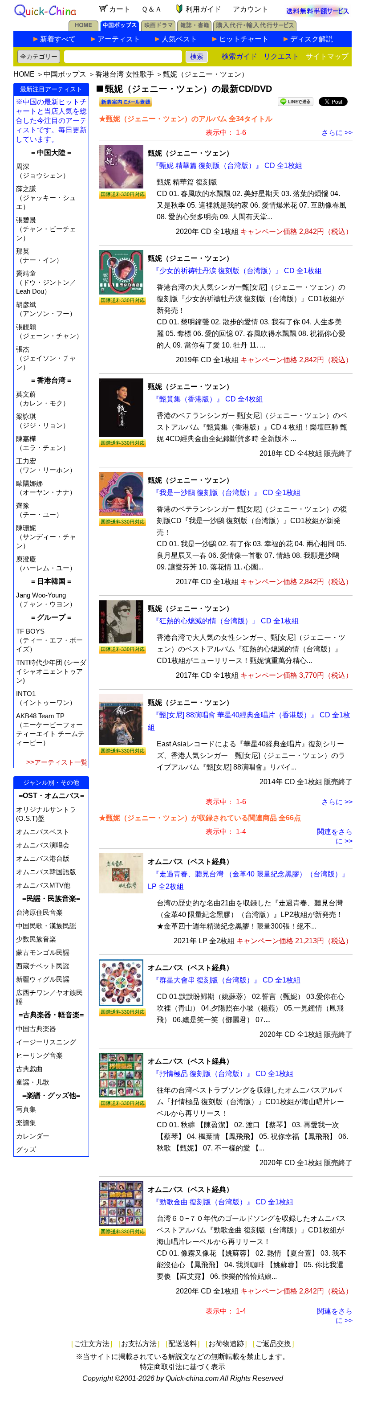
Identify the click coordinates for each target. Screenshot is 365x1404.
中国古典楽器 (36, 1028)
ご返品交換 (273, 1343)
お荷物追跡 (226, 1343)
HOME (24, 74)
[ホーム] (83, 29)
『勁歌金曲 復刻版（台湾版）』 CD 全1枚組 (222, 1202)
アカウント (250, 9)
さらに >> (337, 132)
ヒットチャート (244, 39)
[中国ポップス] (119, 29)
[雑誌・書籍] (194, 29)
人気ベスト (179, 39)
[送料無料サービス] (317, 15)
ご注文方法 (92, 1343)
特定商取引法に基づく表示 (182, 1367)
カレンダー (32, 1136)
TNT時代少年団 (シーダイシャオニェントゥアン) (51, 671)
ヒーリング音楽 (39, 1055)
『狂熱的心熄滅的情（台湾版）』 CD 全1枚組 (225, 621)
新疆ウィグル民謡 (42, 979)
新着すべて (58, 39)
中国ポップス (65, 74)
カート (119, 9)
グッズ (26, 1149)
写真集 (26, 1109)
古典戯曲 (29, 1068)
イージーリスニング (46, 1042)
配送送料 (182, 1343)
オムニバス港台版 (42, 858)
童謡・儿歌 (32, 1082)
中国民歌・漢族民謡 (46, 925)
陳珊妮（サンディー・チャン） (46, 536)
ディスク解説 (311, 39)
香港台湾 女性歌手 (124, 74)
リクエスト (281, 56)
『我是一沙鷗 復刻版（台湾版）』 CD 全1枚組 (226, 492)
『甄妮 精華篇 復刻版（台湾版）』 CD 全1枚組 (227, 165)
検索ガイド (239, 56)
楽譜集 (26, 1122)
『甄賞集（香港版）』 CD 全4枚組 (207, 399)
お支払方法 (139, 1343)
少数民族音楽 (36, 939)
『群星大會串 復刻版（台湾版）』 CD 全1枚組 (226, 980)
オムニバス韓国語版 (46, 872)
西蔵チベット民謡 (42, 966)
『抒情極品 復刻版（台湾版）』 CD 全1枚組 (222, 1073)
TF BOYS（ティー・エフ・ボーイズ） (49, 640)
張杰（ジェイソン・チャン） (46, 358)
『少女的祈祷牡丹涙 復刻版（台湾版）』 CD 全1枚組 (237, 270)
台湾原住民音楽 (39, 912)
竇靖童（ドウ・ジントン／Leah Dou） (46, 282)
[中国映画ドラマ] (158, 29)
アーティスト (118, 39)
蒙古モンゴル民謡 (42, 952)
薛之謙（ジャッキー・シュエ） (46, 197)
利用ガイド (203, 9)
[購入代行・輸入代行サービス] (254, 29)
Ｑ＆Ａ (151, 9)
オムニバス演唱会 (42, 845)
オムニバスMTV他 (43, 885)
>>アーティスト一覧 (57, 762)
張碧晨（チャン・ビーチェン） (46, 229)
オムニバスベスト (42, 831)
